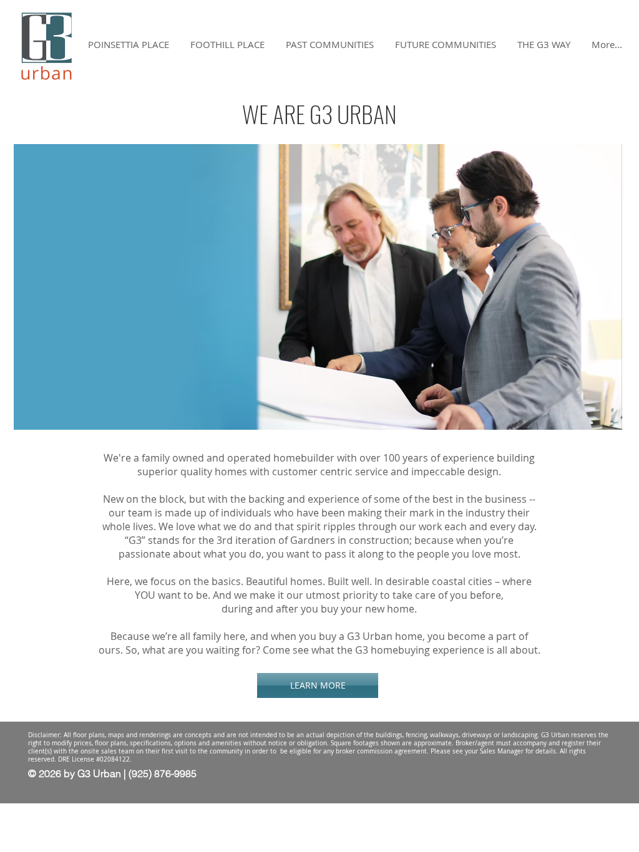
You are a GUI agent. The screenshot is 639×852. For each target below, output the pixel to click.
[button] (544, 45)
